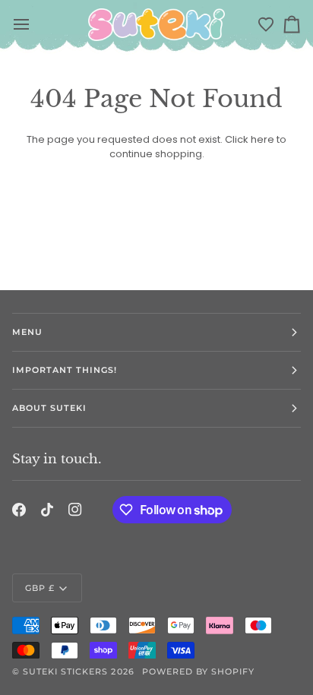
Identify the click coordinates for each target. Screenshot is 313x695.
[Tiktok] (47, 510)
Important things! (64, 370)
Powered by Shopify (198, 671)
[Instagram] (75, 510)
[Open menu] (22, 24)
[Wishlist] (266, 24)
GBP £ (40, 588)
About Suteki (49, 408)
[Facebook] (19, 510)
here (262, 139)
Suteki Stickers (65, 671)
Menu (27, 332)
